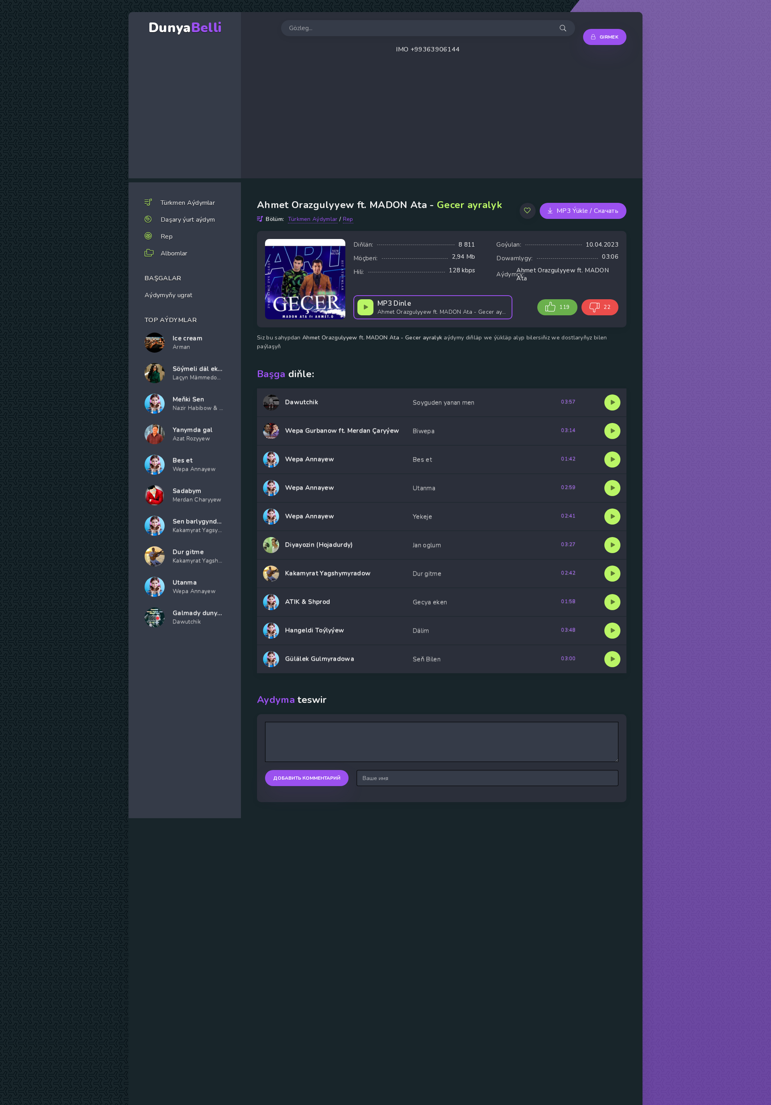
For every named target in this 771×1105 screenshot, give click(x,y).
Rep (167, 236)
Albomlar (174, 253)
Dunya (185, 28)
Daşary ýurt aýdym (188, 219)
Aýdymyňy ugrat (168, 295)
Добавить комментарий (307, 778)
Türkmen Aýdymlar (188, 202)
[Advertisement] (482, 122)
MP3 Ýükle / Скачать (587, 210)
